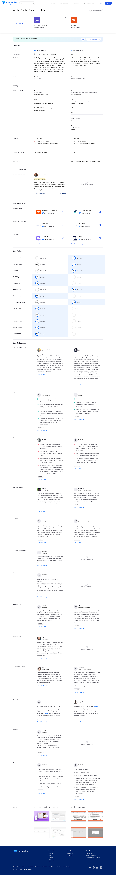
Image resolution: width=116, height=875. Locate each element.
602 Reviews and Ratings (39, 27)
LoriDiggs (44, 488)
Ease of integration (18, 314)
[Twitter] (97, 867)
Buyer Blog (70, 855)
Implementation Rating (19, 302)
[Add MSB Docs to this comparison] (63, 225)
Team (50, 855)
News (50, 859)
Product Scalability (18, 321)
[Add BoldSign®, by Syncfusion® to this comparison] (63, 212)
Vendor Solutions (90, 853)
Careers (51, 857)
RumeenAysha (42, 174)
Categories (52, 3)
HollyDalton (80, 605)
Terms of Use (16, 867)
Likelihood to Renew (18, 264)
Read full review (41, 374)
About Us (51, 853)
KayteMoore (44, 393)
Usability (15, 270)
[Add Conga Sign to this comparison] (63, 238)
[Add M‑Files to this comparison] (100, 238)
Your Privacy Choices (41, 867)
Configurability (17, 308)
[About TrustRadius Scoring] (35, 50)
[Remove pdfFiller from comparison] (102, 17)
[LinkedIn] (101, 867)
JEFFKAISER (80, 349)
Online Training (17, 296)
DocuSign (46, 713)
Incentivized (40, 427)
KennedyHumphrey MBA (47, 349)
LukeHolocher (45, 520)
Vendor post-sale (17, 327)
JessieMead (44, 667)
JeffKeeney (44, 439)
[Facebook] (93, 867)
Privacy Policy (30, 867)
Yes (83, 39)
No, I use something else (93, 39)
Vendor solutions (63, 3)
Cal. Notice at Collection (55, 867)
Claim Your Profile (91, 855)
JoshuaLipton (44, 637)
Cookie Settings (66, 867)
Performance (16, 283)
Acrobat (96, 706)
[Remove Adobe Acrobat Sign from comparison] (65, 17)
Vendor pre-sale (17, 333)
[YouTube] (90, 867)
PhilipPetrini (81, 488)
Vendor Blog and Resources (93, 857)
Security (24, 867)
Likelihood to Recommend (19, 258)
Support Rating (17, 289)
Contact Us (51, 861)
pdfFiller (74, 25)
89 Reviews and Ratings (75, 27)
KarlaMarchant (81, 520)
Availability (16, 277)
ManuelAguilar (81, 701)
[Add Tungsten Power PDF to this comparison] (100, 212)
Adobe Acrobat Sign (41, 25)
